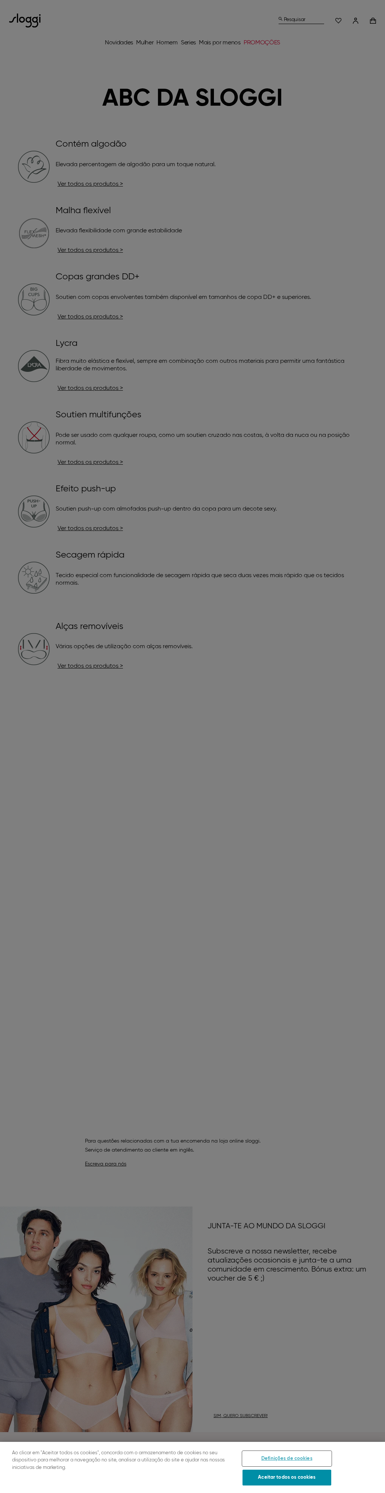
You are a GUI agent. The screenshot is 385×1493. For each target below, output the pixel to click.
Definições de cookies (286, 1458)
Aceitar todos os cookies (286, 1477)
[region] (192, 1467)
